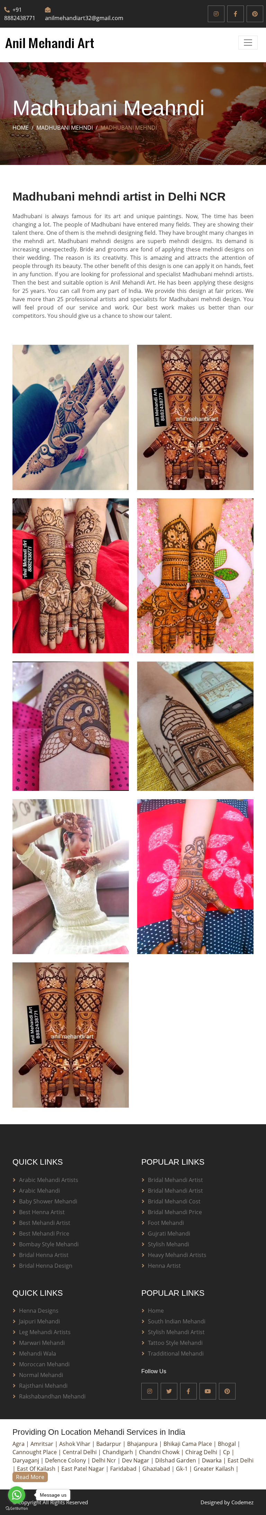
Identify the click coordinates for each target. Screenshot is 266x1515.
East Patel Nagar (83, 1468)
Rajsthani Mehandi (43, 1385)
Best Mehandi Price (44, 1233)
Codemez (242, 1502)
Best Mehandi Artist (44, 1223)
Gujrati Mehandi (169, 1233)
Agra (19, 1444)
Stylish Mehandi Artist (176, 1332)
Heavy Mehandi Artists (177, 1255)
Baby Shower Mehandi (48, 1201)
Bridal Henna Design (45, 1265)
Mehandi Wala (37, 1353)
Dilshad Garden (176, 1460)
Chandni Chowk (160, 1452)
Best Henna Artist (42, 1212)
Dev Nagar (136, 1460)
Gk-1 (182, 1468)
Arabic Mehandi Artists (48, 1180)
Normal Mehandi (41, 1375)
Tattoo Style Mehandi (175, 1343)
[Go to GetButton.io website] (17, 1508)
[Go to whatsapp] (16, 1495)
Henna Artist (164, 1265)
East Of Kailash (37, 1468)
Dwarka (212, 1460)
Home (20, 127)
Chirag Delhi (202, 1452)
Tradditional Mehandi (176, 1353)
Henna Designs (39, 1310)
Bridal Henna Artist (44, 1255)
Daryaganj (26, 1460)
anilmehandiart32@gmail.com (84, 18)
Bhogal (227, 1444)
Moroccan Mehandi (44, 1364)
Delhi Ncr (104, 1460)
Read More (30, 1477)
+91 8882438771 (19, 14)
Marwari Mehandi (42, 1343)
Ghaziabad (156, 1468)
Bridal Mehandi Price (175, 1212)
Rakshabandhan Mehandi (52, 1396)
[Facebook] (235, 14)
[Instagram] (216, 14)
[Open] (248, 42)
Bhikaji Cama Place (188, 1444)
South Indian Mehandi (176, 1321)
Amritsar (42, 1444)
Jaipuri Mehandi (39, 1321)
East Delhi (241, 1460)
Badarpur (109, 1444)
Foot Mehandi (166, 1223)
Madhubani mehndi (64, 127)
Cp (227, 1452)
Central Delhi (80, 1452)
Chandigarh (118, 1452)
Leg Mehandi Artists (45, 1332)
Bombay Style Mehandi (49, 1244)
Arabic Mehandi (39, 1190)
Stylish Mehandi (168, 1244)
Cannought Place (35, 1452)
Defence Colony (66, 1460)
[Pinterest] (255, 14)
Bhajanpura (143, 1444)
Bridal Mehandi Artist (175, 1180)
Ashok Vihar (75, 1444)
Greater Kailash (215, 1468)
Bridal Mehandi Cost (174, 1201)
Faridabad (124, 1468)
